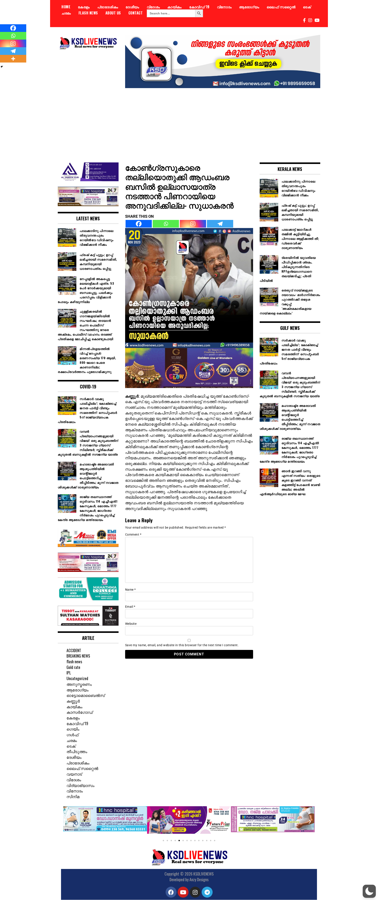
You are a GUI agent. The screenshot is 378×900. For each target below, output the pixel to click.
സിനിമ (72, 796)
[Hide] (2, 66)
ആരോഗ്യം (249, 6)
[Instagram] (193, 224)
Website (131, 623)
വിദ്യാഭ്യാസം (80, 785)
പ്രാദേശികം (107, 6)
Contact (135, 13)
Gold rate (73, 667)
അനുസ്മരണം (79, 684)
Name (130, 589)
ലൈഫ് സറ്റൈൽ (281, 6)
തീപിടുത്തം (76, 751)
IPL (68, 672)
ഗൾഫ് (72, 734)
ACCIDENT (73, 650)
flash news (88, 13)
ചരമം (66, 13)
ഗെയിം (72, 729)
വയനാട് (74, 774)
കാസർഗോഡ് (79, 712)
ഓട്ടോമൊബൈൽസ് (85, 695)
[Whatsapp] (166, 224)
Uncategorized (77, 678)
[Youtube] (183, 892)
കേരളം (84, 6)
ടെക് (307, 6)
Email (130, 606)
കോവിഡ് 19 (199, 6)
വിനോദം (224, 6)
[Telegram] (220, 224)
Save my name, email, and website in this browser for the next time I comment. (182, 645)
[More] (13, 59)
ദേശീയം (132, 6)
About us (113, 13)
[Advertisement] (189, 122)
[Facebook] (139, 224)
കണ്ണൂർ (73, 701)
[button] (68, 821)
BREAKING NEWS (78, 656)
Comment (133, 534)
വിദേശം (153, 6)
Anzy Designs (198, 879)
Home (65, 6)
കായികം (174, 6)
